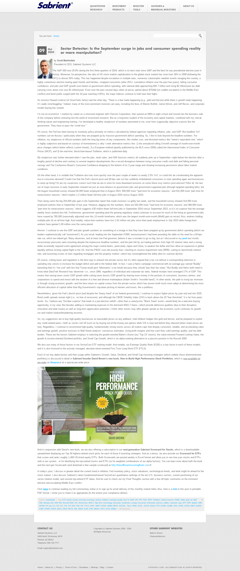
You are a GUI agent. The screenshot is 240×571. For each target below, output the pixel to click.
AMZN (109, 506)
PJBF (41, 509)
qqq (179, 503)
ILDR (86, 509)
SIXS (108, 509)
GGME (170, 506)
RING (134, 506)
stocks (69, 500)
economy (82, 500)
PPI (140, 500)
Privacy (59, 567)
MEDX (96, 509)
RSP (189, 503)
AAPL (92, 506)
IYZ (57, 506)
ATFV (102, 509)
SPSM (41, 506)
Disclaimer (83, 567)
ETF (64, 500)
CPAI (91, 509)
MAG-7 (91, 503)
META (115, 506)
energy (134, 503)
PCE (145, 500)
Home (56, 36)
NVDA (103, 506)
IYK (65, 506)
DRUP (80, 509)
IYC (61, 506)
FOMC (177, 500)
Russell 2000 (68, 503)
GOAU (152, 506)
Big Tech (98, 503)
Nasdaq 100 (48, 503)
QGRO (199, 506)
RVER (53, 509)
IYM (77, 506)
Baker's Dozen (156, 533)
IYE (81, 506)
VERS (180, 506)
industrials (151, 503)
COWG (163, 506)
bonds (75, 500)
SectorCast (83, 503)
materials (173, 503)
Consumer (142, 503)
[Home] (55, 7)
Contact (110, 567)
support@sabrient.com (53, 548)
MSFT (98, 506)
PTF (157, 506)
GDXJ (59, 509)
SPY (184, 503)
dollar (183, 500)
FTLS (86, 506)
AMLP (192, 506)
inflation (105, 500)
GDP (132, 500)
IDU (73, 506)
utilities (166, 503)
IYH (69, 506)
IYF (46, 506)
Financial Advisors (157, 536)
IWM (200, 503)
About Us (49, 567)
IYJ (53, 506)
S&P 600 (58, 503)
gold (187, 500)
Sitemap (94, 567)
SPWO (47, 509)
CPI (136, 500)
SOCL (140, 506)
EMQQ (113, 509)
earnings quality (116, 500)
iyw (50, 506)
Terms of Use (71, 567)
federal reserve (167, 500)
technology (107, 503)
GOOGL (122, 506)
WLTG (70, 509)
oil (191, 500)
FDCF (65, 509)
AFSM (186, 506)
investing (90, 500)
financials (117, 503)
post (184, 238)
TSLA (129, 506)
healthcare (126, 503)
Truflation (156, 500)
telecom (159, 503)
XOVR (146, 506)
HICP (150, 500)
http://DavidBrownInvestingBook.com (130, 465)
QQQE (194, 503)
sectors (98, 500)
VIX (75, 503)
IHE (75, 509)
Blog (102, 567)
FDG (175, 506)
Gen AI (126, 500)
